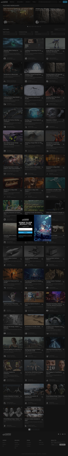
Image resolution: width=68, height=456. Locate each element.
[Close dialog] (50, 216)
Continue (25, 232)
